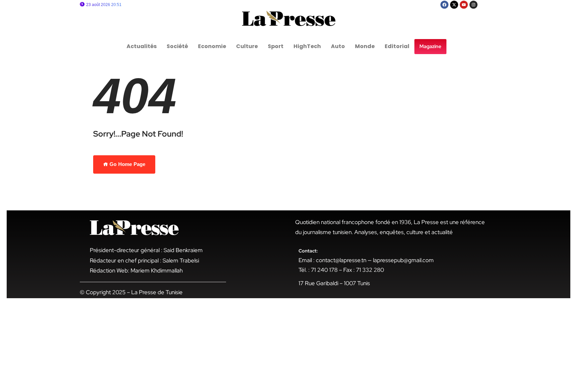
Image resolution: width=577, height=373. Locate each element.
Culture (247, 46)
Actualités (142, 46)
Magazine (430, 46)
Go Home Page (126, 164)
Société (177, 46)
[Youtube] (464, 5)
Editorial (397, 46)
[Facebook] (444, 5)
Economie (212, 46)
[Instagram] (473, 5)
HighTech (307, 46)
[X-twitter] (454, 5)
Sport (275, 46)
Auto (338, 46)
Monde (365, 46)
